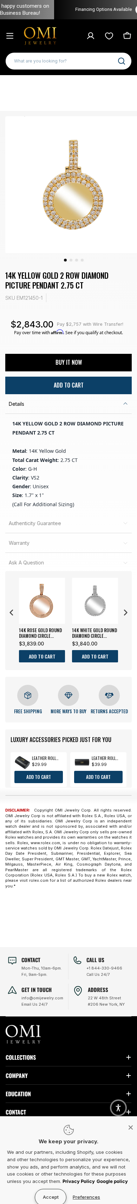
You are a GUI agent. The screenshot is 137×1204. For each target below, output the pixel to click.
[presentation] (12, 613)
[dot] (65, 260)
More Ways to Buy (68, 711)
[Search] (121, 61)
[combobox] (68, 61)
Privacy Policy (79, 1181)
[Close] (130, 1127)
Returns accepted (109, 711)
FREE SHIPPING (28, 711)
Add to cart (42, 656)
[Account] (90, 36)
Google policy (112, 1181)
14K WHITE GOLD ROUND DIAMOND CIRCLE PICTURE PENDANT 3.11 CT (94, 633)
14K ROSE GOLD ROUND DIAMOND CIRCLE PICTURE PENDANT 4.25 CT (41, 633)
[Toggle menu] (10, 36)
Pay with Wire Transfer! (90, 324)
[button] (118, 1107)
